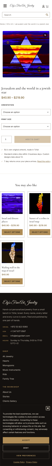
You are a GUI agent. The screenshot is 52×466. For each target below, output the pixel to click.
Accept (26, 440)
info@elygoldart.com (20, 336)
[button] (48, 408)
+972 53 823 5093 (19, 327)
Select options (12, 232)
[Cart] (47, 6)
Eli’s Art (10, 24)
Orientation (7, 105)
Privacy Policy (31, 462)
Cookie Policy (19, 462)
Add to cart (32, 139)
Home (2, 24)
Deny (26, 448)
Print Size (6, 119)
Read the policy (44, 161)
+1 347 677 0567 (18, 331)
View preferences (26, 456)
